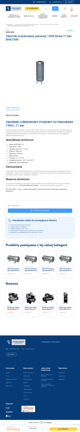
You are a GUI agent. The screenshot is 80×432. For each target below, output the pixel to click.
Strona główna (10, 24)
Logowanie (61, 372)
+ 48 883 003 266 (41, 2)
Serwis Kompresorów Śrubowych (46, 375)
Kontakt (8, 372)
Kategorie (33, 8)
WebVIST (49, 422)
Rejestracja (62, 376)
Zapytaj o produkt (42, 211)
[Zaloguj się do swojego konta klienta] (64, 8)
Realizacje (26, 399)
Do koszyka (63, 429)
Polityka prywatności (11, 379)
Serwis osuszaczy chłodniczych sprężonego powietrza (48, 385)
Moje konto (61, 379)
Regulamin (9, 382)
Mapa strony (9, 386)
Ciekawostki (26, 386)
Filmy (24, 396)
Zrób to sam (26, 376)
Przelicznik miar (27, 392)
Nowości (25, 382)
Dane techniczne (13, 108)
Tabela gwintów (27, 389)
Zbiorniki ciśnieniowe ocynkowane (49, 24)
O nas (7, 376)
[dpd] (13, 416)
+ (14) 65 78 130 (57, 2)
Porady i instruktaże (28, 372)
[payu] (13, 408)
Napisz (70, 2)
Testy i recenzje (27, 379)
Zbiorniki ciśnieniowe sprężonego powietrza (27, 24)
